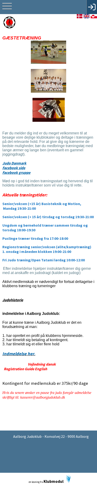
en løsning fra (46, 481)
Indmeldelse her (18, 353)
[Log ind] (91, 7)
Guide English (36, 368)
